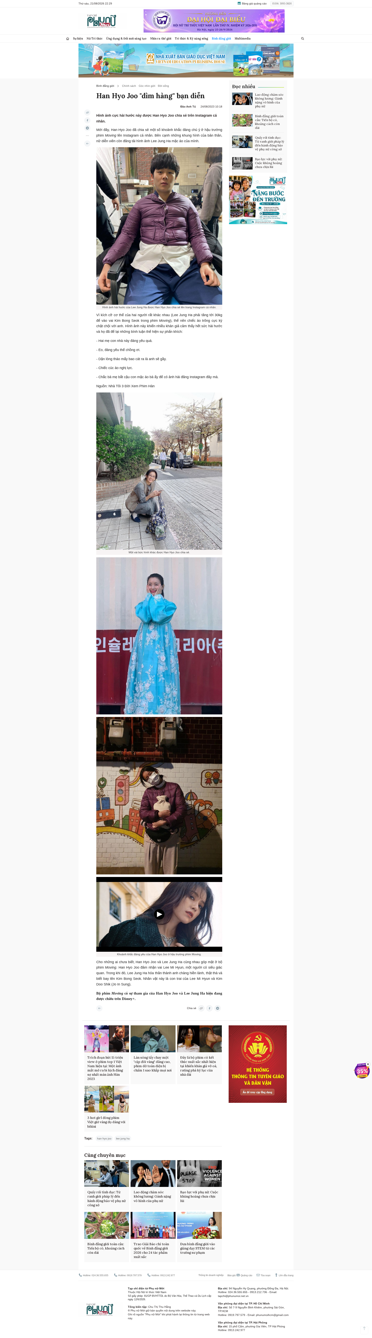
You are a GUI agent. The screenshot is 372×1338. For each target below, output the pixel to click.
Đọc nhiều (243, 86)
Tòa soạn (265, 1275)
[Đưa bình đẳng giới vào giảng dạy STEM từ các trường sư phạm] (199, 1225)
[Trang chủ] (67, 38)
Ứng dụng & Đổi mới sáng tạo (126, 38)
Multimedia (243, 38)
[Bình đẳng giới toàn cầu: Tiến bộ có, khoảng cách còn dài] (242, 120)
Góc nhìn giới (147, 85)
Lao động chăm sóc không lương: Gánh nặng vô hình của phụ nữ (269, 100)
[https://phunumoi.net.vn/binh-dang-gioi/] (87, 143)
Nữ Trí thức (94, 38)
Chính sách (129, 85)
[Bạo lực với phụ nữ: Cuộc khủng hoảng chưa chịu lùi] (242, 163)
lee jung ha (123, 1138)
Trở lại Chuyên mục (99, 1008)
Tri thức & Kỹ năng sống (191, 38)
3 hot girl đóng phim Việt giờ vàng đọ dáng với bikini (106, 1122)
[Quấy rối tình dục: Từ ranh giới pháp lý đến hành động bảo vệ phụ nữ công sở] (242, 142)
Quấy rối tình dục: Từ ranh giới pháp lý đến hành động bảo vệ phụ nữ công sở (269, 143)
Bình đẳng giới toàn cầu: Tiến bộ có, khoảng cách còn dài (269, 122)
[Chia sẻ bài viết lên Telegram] (87, 128)
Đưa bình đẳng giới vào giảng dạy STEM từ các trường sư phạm (197, 1248)
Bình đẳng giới (221, 38)
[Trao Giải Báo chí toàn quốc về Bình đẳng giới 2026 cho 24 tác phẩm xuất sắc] (153, 1225)
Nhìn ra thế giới (160, 38)
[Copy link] (87, 112)
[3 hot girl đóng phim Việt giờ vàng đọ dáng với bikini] (106, 1099)
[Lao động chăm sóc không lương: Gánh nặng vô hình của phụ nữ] (242, 99)
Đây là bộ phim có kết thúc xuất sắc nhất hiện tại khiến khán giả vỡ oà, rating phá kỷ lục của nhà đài (198, 1066)
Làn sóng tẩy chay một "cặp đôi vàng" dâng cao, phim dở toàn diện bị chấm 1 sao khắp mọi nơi (153, 1063)
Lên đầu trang (286, 1275)
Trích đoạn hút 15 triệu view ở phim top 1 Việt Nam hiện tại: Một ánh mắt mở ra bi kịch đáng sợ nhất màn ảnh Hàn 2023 (105, 1068)
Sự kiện (78, 38)
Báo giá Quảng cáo (239, 1275)
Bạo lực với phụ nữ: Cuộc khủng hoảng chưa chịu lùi (268, 163)
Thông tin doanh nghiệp (211, 1275)
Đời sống (163, 85)
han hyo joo (104, 1138)
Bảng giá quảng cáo (254, 3)
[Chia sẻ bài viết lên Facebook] (87, 120)
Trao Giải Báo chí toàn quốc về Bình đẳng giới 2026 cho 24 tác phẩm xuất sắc (151, 1250)
